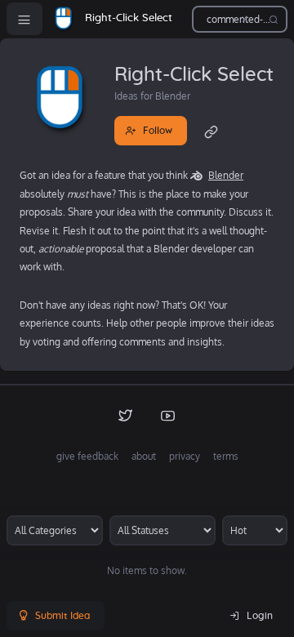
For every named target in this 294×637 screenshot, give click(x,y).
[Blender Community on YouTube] (168, 415)
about (143, 456)
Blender (225, 175)
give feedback (87, 456)
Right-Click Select (128, 18)
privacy (184, 456)
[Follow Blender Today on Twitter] (126, 415)
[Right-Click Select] (63, 18)
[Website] (211, 130)
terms (225, 456)
